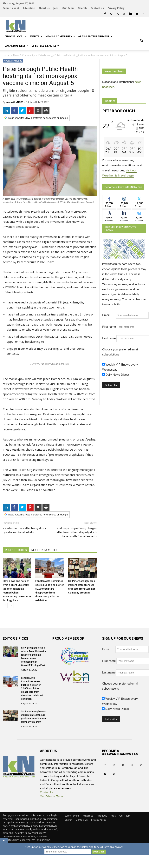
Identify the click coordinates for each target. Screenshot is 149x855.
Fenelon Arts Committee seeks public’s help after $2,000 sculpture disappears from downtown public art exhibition (32, 688)
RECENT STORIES (16, 550)
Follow (124, 198)
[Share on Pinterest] (30, 110)
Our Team (68, 8)
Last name (109, 338)
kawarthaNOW (14, 102)
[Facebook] (105, 13)
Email (108, 315)
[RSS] (143, 13)
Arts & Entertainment (93, 36)
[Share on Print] (45, 110)
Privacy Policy (116, 8)
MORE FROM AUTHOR (44, 550)
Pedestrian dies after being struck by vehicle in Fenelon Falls (24, 530)
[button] (141, 41)
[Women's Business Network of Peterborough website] (74, 682)
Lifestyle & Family (44, 45)
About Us (44, 8)
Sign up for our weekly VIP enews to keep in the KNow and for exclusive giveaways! (74, 847)
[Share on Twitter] (22, 110)
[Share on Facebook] (14, 110)
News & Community (58, 36)
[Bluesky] (137, 13)
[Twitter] (118, 13)
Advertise (29, 8)
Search (82, 8)
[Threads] (124, 13)
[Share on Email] (38, 110)
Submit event (11, 8)
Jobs (56, 8)
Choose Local (14, 36)
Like (109, 198)
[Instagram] (111, 13)
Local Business (15, 45)
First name (109, 326)
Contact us (97, 8)
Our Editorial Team (51, 796)
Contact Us (47, 792)
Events (34, 36)
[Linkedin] (130, 13)
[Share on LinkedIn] (6, 110)
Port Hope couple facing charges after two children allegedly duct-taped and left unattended (76, 532)
